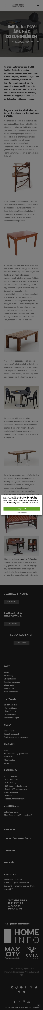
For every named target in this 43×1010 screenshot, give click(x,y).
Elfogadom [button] (21, 509)
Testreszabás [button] (21, 513)
